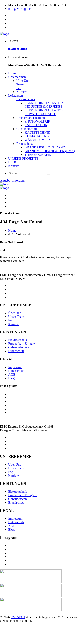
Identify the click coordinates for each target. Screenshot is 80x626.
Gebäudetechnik (27, 129)
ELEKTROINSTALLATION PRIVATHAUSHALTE (44, 112)
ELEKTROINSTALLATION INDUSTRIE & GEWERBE (44, 104)
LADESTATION (36, 125)
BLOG (12, 162)
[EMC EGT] (4, 34)
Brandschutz (24, 143)
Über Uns (22, 80)
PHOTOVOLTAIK (37, 121)
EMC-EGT (18, 617)
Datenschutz (16, 371)
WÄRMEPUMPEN (38, 140)
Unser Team (16, 316)
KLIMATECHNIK (37, 136)
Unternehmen (17, 77)
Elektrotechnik (25, 99)
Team (20, 84)
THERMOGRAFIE (38, 154)
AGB (11, 374)
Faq (18, 88)
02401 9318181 (18, 49)
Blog (11, 378)
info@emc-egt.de (19, 9)
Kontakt (13, 166)
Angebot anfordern (12, 180)
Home (12, 73)
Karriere (21, 91)
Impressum (15, 367)
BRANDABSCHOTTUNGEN (45, 147)
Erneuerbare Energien (30, 117)
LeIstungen (15, 95)
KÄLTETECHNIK (37, 132)
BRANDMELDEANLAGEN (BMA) (50, 151)
